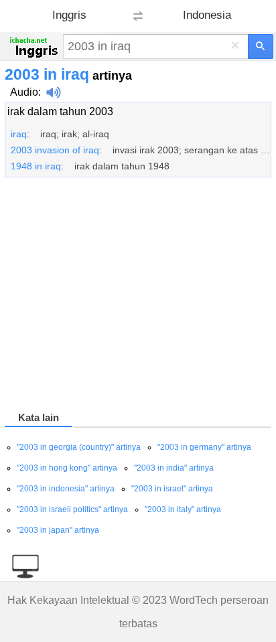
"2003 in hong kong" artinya (67, 468)
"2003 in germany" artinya (204, 447)
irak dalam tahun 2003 (60, 111)
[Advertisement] (138, 296)
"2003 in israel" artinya (172, 488)
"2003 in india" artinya (174, 468)
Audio (24, 92)
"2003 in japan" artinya (58, 530)
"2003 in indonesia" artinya (66, 488)
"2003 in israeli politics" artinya (72, 509)
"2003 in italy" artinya (183, 509)
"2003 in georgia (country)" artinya (79, 447)
